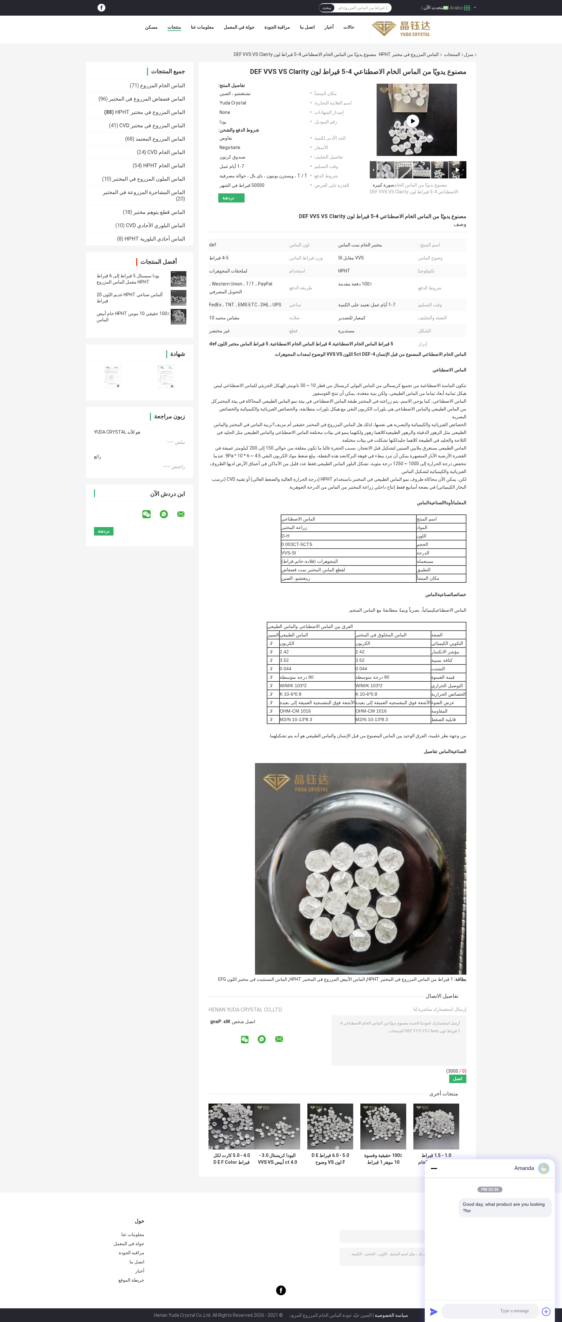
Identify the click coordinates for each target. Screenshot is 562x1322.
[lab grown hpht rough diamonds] (412, 121)
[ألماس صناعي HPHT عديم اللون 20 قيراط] (178, 298)
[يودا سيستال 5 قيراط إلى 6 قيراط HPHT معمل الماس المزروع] (178, 279)
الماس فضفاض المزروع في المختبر (147, 99)
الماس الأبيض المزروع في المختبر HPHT (327, 979)
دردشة (228, 197)
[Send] (434, 1311)
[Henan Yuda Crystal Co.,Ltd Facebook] (101, 8)
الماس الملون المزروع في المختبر (149, 179)
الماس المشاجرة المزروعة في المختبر (144, 192)
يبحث (326, 8)
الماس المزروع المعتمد (160, 139)
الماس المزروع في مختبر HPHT (409, 54)
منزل (469, 54)
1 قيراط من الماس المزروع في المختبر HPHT (410, 979)
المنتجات (452, 54)
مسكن (151, 27)
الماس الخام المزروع (162, 85)
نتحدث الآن (433, 7)
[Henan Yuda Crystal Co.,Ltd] (401, 28)
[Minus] (434, 1168)
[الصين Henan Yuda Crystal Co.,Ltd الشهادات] (113, 377)
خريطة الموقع (131, 1280)
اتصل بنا (307, 27)
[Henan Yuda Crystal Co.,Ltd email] (185, 514)
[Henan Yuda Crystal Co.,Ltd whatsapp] (168, 514)
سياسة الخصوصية (391, 1315)
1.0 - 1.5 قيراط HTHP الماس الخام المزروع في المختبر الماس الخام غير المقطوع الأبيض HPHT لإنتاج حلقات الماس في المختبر (436, 1159)
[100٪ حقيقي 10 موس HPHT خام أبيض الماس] (178, 317)
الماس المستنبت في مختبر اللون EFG (252, 979)
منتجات (174, 27)
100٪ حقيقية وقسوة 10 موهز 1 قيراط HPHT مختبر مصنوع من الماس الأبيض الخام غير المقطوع (383, 1159)
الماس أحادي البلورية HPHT (155, 239)
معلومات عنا (202, 27)
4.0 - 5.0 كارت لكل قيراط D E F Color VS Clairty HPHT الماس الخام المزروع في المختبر (231, 1159)
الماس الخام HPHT (164, 165)
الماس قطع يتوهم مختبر (159, 212)
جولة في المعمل (239, 27)
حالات (349, 27)
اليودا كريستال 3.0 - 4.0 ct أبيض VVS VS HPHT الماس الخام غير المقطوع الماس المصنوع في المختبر (277, 1159)
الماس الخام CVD (166, 152)
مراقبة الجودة (277, 27)
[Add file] (546, 1311)
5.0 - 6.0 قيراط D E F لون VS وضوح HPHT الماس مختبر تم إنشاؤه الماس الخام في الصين (330, 1159)
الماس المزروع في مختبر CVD (152, 125)
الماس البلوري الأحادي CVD (155, 225)
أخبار (329, 27)
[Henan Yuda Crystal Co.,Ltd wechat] (150, 514)
